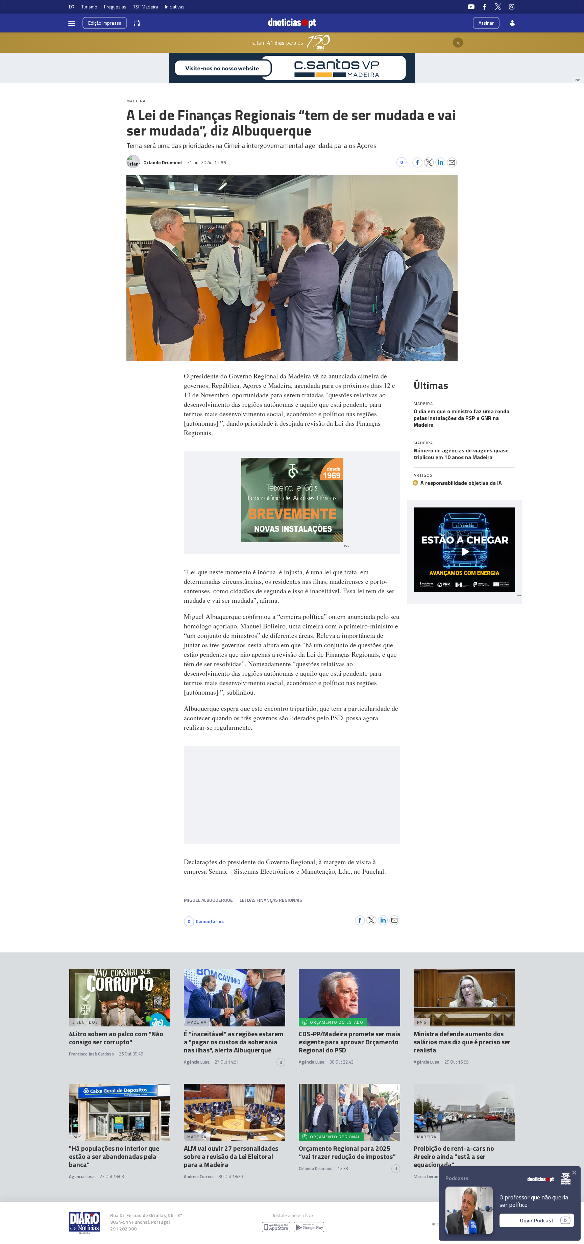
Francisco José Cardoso (91, 1053)
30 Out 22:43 (342, 1062)
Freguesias (115, 6)
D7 (72, 6)
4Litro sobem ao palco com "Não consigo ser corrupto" (116, 1037)
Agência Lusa (197, 1062)
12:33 (343, 1168)
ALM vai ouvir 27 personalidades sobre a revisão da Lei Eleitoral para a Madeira (231, 1156)
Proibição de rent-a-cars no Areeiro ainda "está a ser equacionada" (454, 1156)
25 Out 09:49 (131, 1053)
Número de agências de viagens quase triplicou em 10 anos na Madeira (461, 453)
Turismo (89, 6)
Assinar (486, 22)
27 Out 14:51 (227, 1062)
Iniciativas (175, 6)
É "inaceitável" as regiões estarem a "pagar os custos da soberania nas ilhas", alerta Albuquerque (234, 1041)
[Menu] (72, 23)
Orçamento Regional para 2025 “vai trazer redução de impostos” (347, 1152)
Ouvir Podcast (537, 1220)
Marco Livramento (431, 1176)
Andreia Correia (199, 1176)
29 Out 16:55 (456, 1062)
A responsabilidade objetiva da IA (461, 483)
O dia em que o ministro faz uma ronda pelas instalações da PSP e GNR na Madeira (461, 418)
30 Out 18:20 (231, 1176)
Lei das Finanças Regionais (271, 899)
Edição (104, 22)
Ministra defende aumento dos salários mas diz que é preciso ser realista (462, 1041)
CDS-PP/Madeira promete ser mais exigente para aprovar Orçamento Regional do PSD (349, 1041)
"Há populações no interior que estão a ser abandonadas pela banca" (114, 1156)
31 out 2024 (206, 162)
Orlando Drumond (316, 1168)
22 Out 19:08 (112, 1176)
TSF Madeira (145, 6)
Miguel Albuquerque (208, 899)
